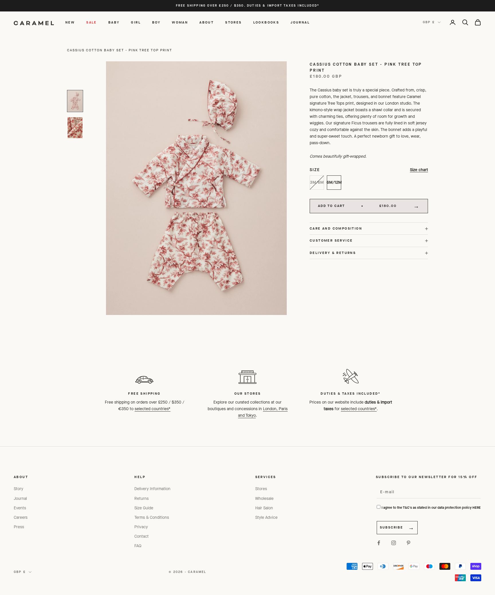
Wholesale (264, 498)
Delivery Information (152, 489)
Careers (21, 517)
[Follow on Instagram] (393, 543)
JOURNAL (300, 22)
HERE (476, 507)
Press (19, 527)
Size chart (419, 170)
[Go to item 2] (75, 128)
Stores (261, 489)
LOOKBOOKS (266, 22)
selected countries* (152, 409)
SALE (91, 22)
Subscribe (391, 527)
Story (18, 489)
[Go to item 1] (75, 101)
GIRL (136, 22)
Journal (20, 498)
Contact (141, 536)
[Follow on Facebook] (379, 543)
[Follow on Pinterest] (408, 543)
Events (20, 508)
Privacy (141, 527)
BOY (156, 22)
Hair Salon (264, 508)
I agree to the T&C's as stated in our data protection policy (431, 507)
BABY (114, 22)
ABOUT (206, 22)
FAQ (138, 546)
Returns (141, 498)
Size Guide (143, 508)
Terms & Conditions (151, 517)
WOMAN (180, 22)
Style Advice (266, 517)
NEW (70, 22)
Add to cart (357, 205)
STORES (233, 22)
